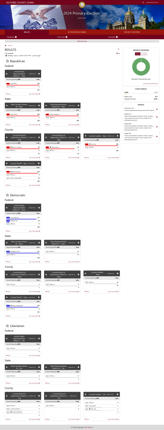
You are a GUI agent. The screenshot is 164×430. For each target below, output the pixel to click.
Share (8, 94)
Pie (142, 54)
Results (27, 32)
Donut (138, 54)
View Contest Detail (34, 94)
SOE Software (88, 427)
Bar (145, 54)
